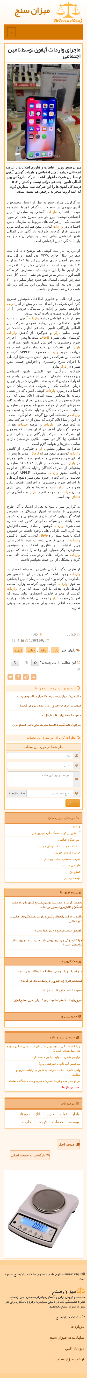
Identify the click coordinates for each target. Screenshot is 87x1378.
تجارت (27, 1122)
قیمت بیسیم (72, 878)
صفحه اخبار (67, 1144)
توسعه (74, 1122)
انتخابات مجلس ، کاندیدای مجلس (58, 846)
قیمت (18, 650)
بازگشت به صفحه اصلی (28, 1155)
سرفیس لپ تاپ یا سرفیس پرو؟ (59, 1063)
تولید (43, 650)
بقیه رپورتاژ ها (71, 1087)
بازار (57, 333)
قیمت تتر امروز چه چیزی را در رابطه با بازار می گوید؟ (50, 705)
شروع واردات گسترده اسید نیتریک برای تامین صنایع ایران (46, 724)
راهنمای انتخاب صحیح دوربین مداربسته (58, 930)
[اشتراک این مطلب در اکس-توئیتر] (10, 677)
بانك (38, 1114)
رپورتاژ (24, 1114)
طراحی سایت (71, 865)
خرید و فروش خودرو (67, 852)
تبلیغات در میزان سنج (66, 1337)
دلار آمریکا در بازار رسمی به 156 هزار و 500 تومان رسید (48, 696)
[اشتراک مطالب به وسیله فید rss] (33, 677)
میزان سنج (32, 10)
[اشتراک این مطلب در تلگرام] (25, 677)
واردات (52, 212)
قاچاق (45, 337)
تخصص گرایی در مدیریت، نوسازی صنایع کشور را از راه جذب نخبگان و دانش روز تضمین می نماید (47, 904)
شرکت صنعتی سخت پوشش (62, 859)
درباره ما (77, 1326)
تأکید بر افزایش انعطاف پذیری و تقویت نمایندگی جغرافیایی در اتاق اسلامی (46, 918)
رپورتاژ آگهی (74, 1348)
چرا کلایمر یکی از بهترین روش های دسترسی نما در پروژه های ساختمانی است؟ (47, 942)
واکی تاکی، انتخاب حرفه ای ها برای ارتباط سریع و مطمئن (48, 1072)
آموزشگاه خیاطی (69, 839)
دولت (10, 304)
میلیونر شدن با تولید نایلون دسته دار (57, 1057)
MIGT (76, 827)
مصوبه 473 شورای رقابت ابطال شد (60, 715)
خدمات (23, 424)
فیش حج (74, 872)
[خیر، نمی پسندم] (15, 662)
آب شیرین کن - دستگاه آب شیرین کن (56, 833)
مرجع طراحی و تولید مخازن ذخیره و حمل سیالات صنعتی (44, 1081)
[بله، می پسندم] (35, 662)
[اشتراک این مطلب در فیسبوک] (18, 677)
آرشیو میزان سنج (70, 1359)
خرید (50, 1114)
